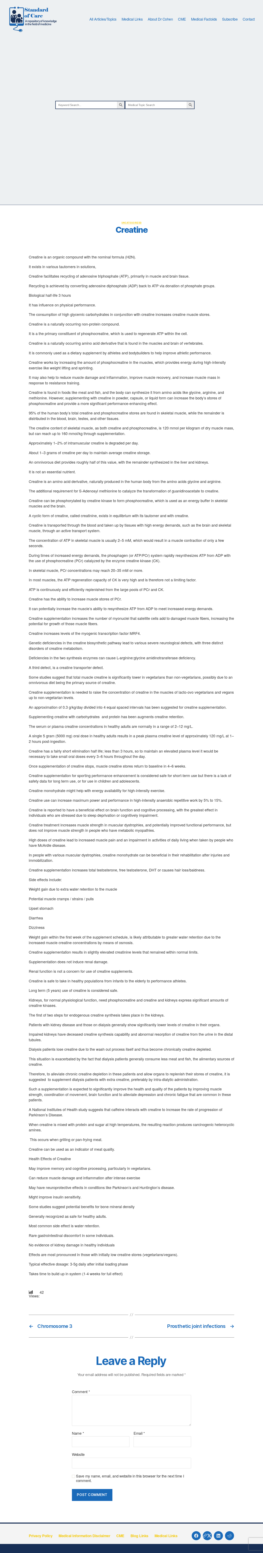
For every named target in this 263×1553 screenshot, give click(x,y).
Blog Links (139, 1535)
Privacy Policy (40, 1535)
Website (78, 1454)
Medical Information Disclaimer (84, 1535)
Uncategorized (131, 222)
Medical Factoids (204, 19)
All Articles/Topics (103, 19)
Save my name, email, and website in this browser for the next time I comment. (130, 1478)
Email (139, 1433)
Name (78, 1433)
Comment (81, 1391)
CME (182, 19)
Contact (249, 19)
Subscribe (230, 19)
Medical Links (132, 19)
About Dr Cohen (160, 19)
